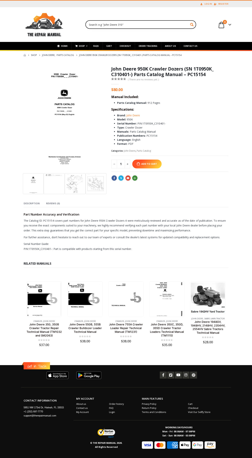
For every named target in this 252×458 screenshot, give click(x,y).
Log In (208, 3)
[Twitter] (170, 375)
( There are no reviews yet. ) (143, 79)
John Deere (133, 115)
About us (81, 404)
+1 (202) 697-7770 (33, 411)
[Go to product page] (44, 299)
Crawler (37, 321)
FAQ (111, 408)
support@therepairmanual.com (40, 415)
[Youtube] (178, 375)
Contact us (82, 408)
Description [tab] (32, 203)
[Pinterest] (193, 375)
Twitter (121, 178)
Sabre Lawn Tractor (214, 318)
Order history (116, 404)
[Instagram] (185, 375)
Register (223, 3)
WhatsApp (135, 178)
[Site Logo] (44, 24)
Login (112, 412)
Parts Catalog (144, 150)
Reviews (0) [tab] (53, 203)
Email (128, 178)
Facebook (114, 178)
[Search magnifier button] (192, 24)
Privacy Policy (149, 404)
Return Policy (149, 408)
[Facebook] (163, 375)
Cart (190, 404)
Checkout (193, 408)
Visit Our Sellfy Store (199, 412)
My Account (82, 412)
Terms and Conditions (154, 412)
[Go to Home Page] (25, 55)
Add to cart (149, 163)
